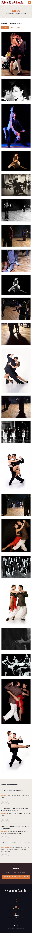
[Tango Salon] (16, 53)
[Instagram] (17, 926)
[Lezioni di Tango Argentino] (16, 504)
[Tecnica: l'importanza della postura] (16, 260)
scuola (11, 27)
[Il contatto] (16, 638)
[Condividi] (2, 803)
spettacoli (17, 27)
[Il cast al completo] (16, 566)
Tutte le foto (5, 27)
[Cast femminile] (16, 664)
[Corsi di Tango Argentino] (16, 308)
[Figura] (16, 184)
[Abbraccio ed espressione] (16, 89)
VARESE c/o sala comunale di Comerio (12, 790)
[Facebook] (15, 926)
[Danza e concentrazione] (16, 406)
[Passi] (16, 333)
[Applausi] (16, 431)
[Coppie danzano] (16, 209)
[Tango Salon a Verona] (16, 234)
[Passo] (16, 125)
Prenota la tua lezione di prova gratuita (16, 877)
